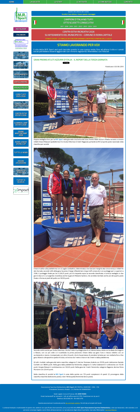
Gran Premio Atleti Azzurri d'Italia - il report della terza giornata (70, 59)
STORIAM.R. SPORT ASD (21, 65)
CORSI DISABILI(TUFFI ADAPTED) (21, 105)
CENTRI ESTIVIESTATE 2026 (21, 114)
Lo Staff (58, 2)
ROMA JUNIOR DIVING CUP (21, 143)
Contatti (128, 2)
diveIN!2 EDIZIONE (21, 162)
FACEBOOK (21, 35)
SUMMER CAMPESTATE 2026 (21, 124)
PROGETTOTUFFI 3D (21, 171)
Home (11, 2)
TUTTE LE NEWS (21, 152)
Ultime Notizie (105, 2)
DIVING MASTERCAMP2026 (21, 133)
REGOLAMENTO (21, 74)
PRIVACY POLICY (21, 88)
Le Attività (81, 2)
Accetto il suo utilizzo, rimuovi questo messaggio (78, 14)
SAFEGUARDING (21, 82)
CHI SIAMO (21, 55)
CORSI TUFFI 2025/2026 (21, 95)
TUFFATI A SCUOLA (21, 181)
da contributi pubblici (73, 403)
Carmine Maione (110, 410)
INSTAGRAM (21, 29)
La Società (35, 2)
